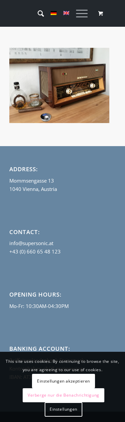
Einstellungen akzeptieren (63, 381)
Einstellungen (63, 409)
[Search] (37, 13)
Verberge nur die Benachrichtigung (63, 395)
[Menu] (78, 13)
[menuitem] (37, 13)
